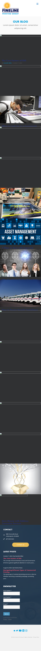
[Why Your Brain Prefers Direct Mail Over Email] (20, 263)
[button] (20, 545)
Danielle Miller (8, 63)
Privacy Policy (36, 637)
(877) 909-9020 (10, 539)
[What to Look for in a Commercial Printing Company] (20, 109)
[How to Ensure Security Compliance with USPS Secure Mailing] (20, 293)
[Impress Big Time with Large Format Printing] (20, 207)
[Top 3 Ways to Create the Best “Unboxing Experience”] (20, 480)
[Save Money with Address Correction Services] (13, 506)
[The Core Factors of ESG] (20, 46)
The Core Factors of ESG (14, 61)
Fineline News (18, 568)
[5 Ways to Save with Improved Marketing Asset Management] (20, 231)
